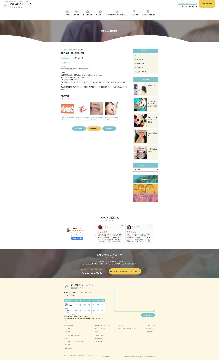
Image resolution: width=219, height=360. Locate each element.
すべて (139, 55)
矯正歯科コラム (142, 68)
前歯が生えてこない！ (152, 86)
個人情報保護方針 (107, 356)
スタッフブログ (142, 72)
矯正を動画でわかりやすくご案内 (128, 328)
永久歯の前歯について (152, 134)
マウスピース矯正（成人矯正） (73, 335)
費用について (68, 348)
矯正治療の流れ (99, 338)
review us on (76, 238)
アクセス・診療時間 (100, 335)
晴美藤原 (134, 226)
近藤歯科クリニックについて (102, 325)
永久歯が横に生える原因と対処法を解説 (152, 103)
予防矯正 (67, 338)
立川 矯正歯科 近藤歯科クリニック (81, 355)
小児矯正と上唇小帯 (152, 150)
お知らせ (140, 59)
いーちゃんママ (107, 226)
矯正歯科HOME (69, 325)
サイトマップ (117, 356)
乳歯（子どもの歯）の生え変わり (152, 119)
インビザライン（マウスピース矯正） (75, 341)
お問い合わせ (98, 341)
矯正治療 (67, 328)
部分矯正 (67, 345)
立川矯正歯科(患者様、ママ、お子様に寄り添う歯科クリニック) (139, 356)
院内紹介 (97, 332)
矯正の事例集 (141, 63)
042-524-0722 (188, 6)
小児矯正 (67, 332)
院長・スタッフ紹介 (100, 328)
